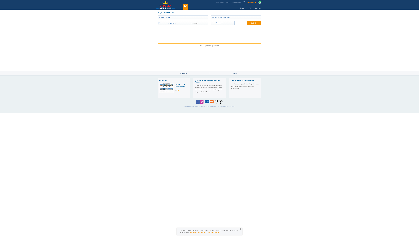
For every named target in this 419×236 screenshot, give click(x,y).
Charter (235, 73)
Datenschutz (213, 106)
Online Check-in (220, 2)
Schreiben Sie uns (236, 2)
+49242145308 (251, 2)
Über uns (228, 2)
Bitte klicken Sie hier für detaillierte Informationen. (204, 232)
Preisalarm (183, 73)
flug (185, 8)
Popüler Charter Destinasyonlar (180, 85)
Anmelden (258, 8)
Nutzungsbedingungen (223, 106)
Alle (177, 90)
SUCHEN (254, 23)
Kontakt (232, 106)
